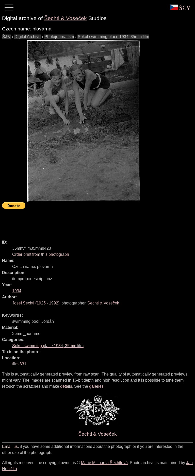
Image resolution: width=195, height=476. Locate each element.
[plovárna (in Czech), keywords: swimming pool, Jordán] (83, 121)
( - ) (35, 303)
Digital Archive (27, 37)
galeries (96, 386)
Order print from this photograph (40, 254)
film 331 (19, 364)
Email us (10, 446)
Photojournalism (59, 37)
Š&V (6, 37)
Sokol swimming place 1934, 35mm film (113, 37)
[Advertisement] (94, 222)
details (66, 386)
